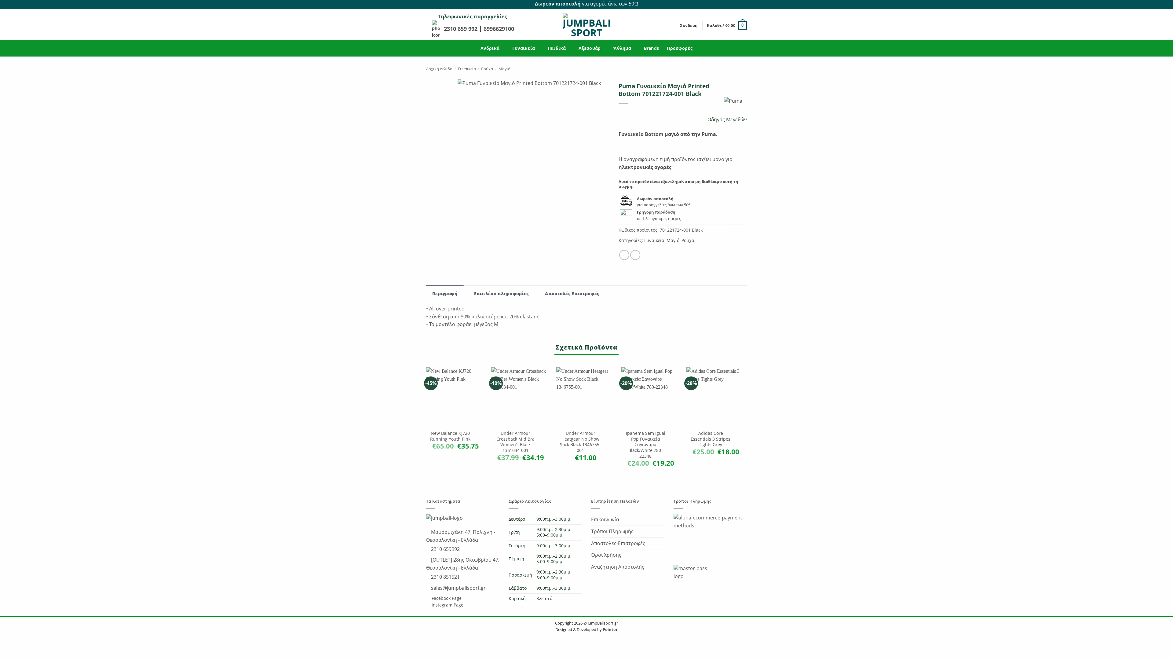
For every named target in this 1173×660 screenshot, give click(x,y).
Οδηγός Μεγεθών (726, 119)
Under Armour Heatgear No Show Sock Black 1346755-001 (580, 442)
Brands (651, 48)
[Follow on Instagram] (743, 4)
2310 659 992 (461, 28)
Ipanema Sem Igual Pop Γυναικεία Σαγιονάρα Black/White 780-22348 (645, 445)
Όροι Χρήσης (606, 555)
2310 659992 (445, 549)
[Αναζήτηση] (673, 25)
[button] (689, 25)
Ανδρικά (490, 48)
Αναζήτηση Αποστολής (617, 566)
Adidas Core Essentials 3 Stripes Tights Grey (710, 439)
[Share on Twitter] (635, 255)
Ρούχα (487, 69)
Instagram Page (446, 605)
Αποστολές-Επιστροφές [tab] (572, 293)
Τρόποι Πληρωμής (612, 531)
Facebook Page (446, 598)
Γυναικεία (523, 48)
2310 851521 (445, 577)
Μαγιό (504, 69)
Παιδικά (557, 48)
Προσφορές (679, 48)
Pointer (610, 629)
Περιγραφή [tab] (445, 293)
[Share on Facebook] (624, 255)
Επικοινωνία (605, 519)
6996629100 (499, 28)
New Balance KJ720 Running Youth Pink (450, 436)
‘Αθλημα (622, 48)
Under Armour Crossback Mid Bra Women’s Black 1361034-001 (515, 442)
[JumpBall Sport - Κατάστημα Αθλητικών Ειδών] (586, 25)
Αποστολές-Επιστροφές (618, 543)
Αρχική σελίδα (439, 69)
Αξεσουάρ (590, 48)
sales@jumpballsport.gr (458, 588)
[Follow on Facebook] (736, 4)
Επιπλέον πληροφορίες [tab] (501, 293)
